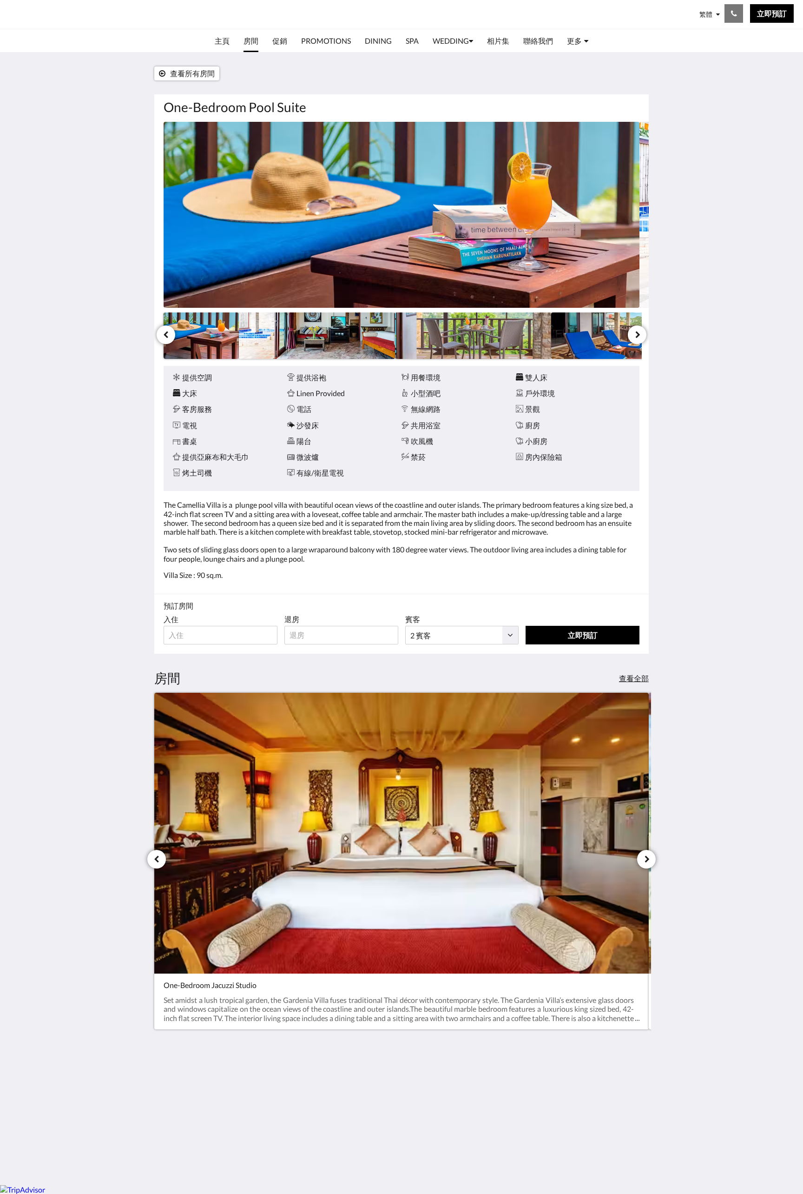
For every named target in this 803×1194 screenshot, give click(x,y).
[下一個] (637, 334)
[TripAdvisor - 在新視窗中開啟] (604, 1084)
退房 (291, 619)
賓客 (412, 619)
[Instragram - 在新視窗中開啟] (579, 1084)
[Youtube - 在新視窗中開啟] (630, 1084)
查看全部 (634, 678)
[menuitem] (222, 41)
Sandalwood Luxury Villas (90, 14)
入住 (171, 619)
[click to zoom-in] (401, 215)
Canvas (627, 1158)
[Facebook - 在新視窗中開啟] (553, 1084)
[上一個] (166, 334)
